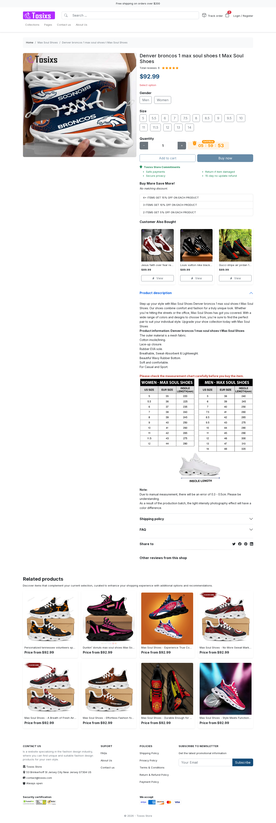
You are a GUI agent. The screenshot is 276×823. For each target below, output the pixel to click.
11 (143, 127)
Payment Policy (149, 781)
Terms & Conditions (152, 767)
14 (189, 127)
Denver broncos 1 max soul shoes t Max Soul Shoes (94, 42)
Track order (215, 15)
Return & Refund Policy (154, 774)
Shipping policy (152, 519)
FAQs (104, 753)
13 (178, 127)
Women (163, 100)
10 (241, 118)
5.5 (154, 118)
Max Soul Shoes (48, 42)
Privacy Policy (148, 760)
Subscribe (243, 762)
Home (29, 42)
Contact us (108, 767)
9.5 (229, 118)
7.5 (185, 118)
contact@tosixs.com (39, 777)
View (159, 278)
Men (145, 100)
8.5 (207, 118)
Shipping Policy (149, 753)
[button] (227, 15)
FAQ (143, 530)
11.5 (155, 127)
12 (167, 127)
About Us (106, 760)
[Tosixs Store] (39, 15)
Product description (156, 293)
